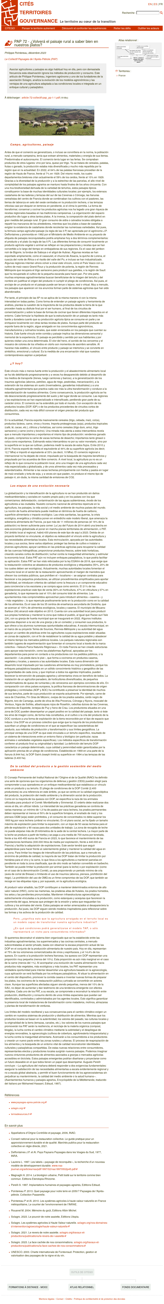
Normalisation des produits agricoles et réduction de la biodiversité (135, 52)
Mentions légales (46, 1298)
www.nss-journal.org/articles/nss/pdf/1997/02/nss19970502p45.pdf (43, 1167)
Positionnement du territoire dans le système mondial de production (153, 57)
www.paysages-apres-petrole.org (28, 1102)
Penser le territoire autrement (38, 28)
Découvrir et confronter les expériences (84, 28)
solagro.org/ (17, 1108)
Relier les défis (122, 28)
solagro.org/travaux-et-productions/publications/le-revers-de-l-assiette (48, 1234)
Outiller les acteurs (148, 28)
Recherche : (129, 13)
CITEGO (10, 28)
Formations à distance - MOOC (28, 1287)
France (122, 75)
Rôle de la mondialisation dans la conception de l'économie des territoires (148, 51)
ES (155, 4)
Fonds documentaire (135, 1287)
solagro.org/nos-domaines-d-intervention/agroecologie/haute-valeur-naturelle (59, 1224)
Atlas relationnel (82, 1287)
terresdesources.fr (20, 1114)
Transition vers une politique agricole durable (142, 46)
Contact (59, 1298)
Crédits (69, 1298)
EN (150, 4)
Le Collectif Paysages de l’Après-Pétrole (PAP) (31, 59)
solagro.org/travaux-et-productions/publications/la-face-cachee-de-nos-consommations (55, 1243)
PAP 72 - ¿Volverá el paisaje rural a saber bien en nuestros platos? (139, 60)
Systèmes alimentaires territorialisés (121, 47)
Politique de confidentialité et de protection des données (99, 1298)
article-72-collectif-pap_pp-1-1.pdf (41, 97)
